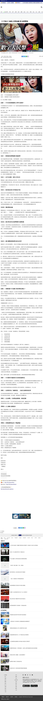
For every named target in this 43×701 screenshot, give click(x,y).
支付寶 (29, 537)
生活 (36, 11)
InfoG (27, 11)
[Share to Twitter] (23, 56)
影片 (5, 676)
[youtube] (32, 675)
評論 (33, 11)
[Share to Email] (28, 56)
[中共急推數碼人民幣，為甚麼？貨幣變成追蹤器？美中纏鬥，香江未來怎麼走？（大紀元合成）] (21, 37)
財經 (24, 11)
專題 (5, 688)
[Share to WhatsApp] (26, 56)
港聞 (16, 11)
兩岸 (19, 11)
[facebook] (25, 675)
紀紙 (16, 681)
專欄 (30, 11)
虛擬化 (39, 537)
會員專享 (6, 11)
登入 (20, 535)
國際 (21, 11)
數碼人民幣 (6, 538)
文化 (42, 11)
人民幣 (35, 537)
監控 (12, 537)
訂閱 (26, 535)
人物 (5, 691)
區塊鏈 (20, 537)
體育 (16, 683)
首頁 (1, 11)
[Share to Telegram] (25, 56)
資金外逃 (8, 537)
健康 (39, 11)
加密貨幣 (24, 537)
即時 (10, 11)
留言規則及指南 (1, 532)
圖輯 (16, 688)
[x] (30, 675)
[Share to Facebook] (22, 56)
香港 (4, 537)
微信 (32, 537)
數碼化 (2, 538)
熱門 (13, 11)
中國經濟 (16, 537)
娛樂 (16, 686)
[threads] (27, 675)
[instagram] (23, 675)
